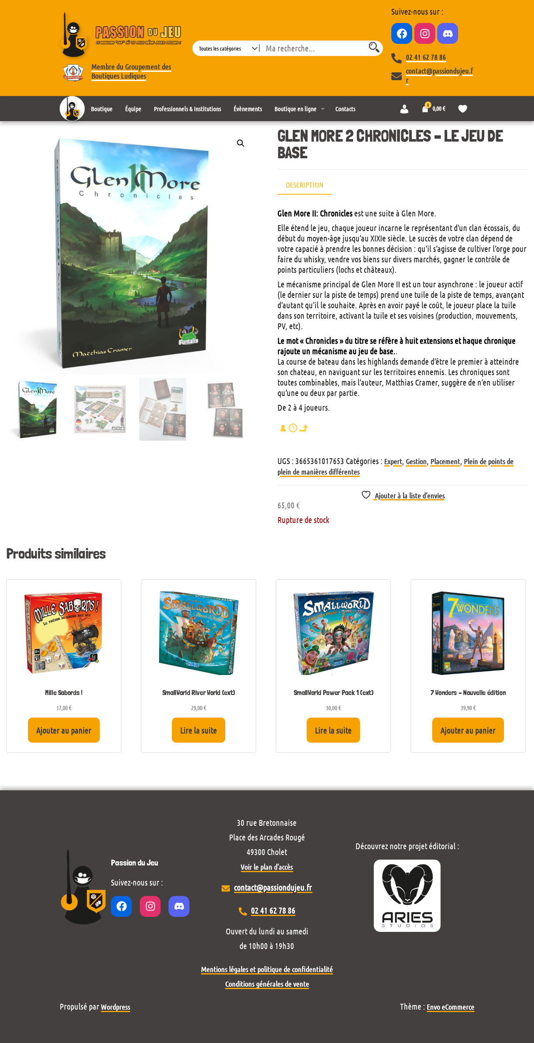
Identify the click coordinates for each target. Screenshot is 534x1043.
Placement (445, 461)
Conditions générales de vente (267, 983)
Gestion (416, 461)
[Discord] (447, 33)
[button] (240, 143)
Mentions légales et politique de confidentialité (267, 969)
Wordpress (115, 1006)
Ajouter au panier (63, 730)
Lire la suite (198, 730)
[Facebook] (401, 33)
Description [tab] (304, 184)
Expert (393, 461)
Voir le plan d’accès (267, 866)
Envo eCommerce (450, 1006)
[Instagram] (424, 33)
